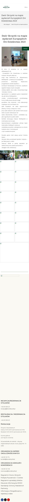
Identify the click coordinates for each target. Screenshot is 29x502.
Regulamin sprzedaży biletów (11, 480)
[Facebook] (2, 499)
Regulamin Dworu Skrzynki (11, 475)
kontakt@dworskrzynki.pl (8, 459)
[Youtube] (8, 499)
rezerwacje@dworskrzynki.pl (9, 471)
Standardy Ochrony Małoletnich (12, 486)
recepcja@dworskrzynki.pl (8, 409)
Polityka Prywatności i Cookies (12, 478)
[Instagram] (5, 499)
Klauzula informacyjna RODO (11, 483)
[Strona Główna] (1, 24)
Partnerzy (4, 488)
